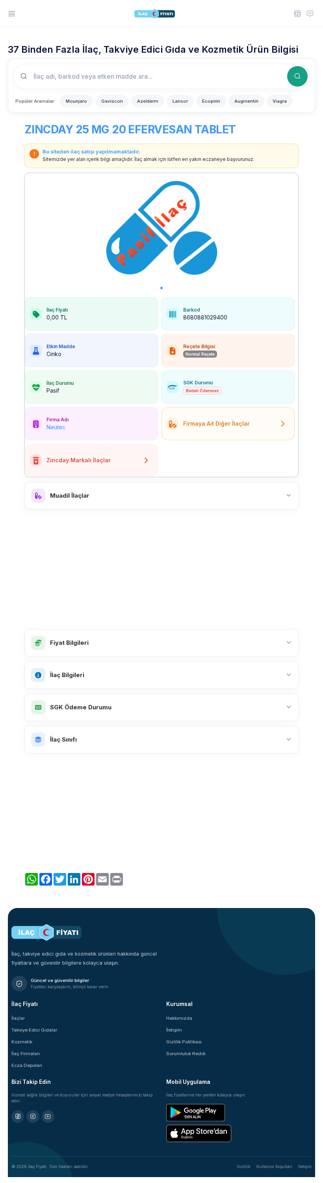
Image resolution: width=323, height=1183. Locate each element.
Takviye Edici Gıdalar (34, 1030)
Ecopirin (211, 101)
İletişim (174, 1030)
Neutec (55, 427)
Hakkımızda (179, 1018)
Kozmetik (21, 1042)
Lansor (180, 101)
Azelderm (147, 101)
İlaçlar (18, 1018)
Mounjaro (76, 101)
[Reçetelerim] (297, 13)
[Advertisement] (161, 569)
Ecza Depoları (26, 1065)
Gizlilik (244, 1166)
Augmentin (246, 101)
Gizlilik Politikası (184, 1042)
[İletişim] (310, 13)
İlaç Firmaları (25, 1053)
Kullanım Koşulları (274, 1166)
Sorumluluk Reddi (186, 1053)
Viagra (280, 101)
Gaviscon (112, 101)
